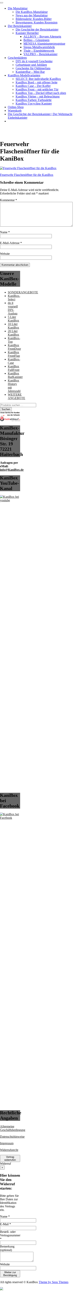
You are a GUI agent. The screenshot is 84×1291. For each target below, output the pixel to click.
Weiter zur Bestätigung (10, 1274)
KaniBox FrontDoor (14, 347)
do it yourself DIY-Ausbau (13, 308)
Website (5, 253)
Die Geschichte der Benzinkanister (37, 29)
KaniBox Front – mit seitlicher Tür (37, 89)
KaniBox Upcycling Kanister (34, 103)
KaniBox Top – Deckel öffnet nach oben (41, 93)
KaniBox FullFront (13, 368)
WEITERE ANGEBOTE (16, 396)
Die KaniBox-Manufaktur (32, 12)
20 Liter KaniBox (13, 332)
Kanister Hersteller (27, 33)
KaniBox (5, 127)
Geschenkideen (17, 57)
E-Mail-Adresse (11, 243)
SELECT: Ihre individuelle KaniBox (38, 78)
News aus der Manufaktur (32, 15)
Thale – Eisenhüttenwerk (38, 50)
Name (5, 232)
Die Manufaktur (18, 8)
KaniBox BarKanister (15, 375)
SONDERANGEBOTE (23, 292)
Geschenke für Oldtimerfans (33, 68)
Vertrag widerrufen (10, 1158)
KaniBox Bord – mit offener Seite (36, 82)
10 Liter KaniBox (13, 325)
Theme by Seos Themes (53, 1282)
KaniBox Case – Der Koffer (33, 86)
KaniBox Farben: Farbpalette (34, 100)
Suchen (6, 409)
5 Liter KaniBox (13, 318)
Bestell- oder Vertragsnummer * (10, 1235)
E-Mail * (5, 1224)
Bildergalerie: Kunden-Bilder (34, 19)
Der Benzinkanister (20, 26)
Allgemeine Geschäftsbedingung (12, 1128)
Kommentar (8, 200)
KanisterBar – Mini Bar (30, 71)
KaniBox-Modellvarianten (24, 75)
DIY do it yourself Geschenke (34, 61)
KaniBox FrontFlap (14, 354)
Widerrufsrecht (9, 1150)
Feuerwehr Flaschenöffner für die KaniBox (26, 174)
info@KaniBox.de (12, 469)
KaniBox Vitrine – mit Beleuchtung (38, 96)
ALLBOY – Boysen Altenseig (42, 36)
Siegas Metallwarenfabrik (39, 47)
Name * (5, 1216)
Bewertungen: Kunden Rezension (36, 22)
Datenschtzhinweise (12, 1136)
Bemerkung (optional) (7, 1248)
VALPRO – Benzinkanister (40, 54)
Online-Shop (16, 107)
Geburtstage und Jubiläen (31, 64)
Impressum (6, 1143)
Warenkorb (14, 110)
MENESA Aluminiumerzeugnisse (44, 43)
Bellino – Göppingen (36, 40)
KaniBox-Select (14, 297)
